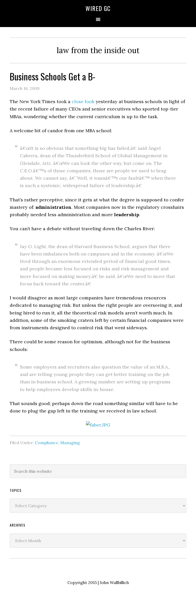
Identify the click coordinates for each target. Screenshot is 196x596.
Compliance (46, 442)
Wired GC (98, 8)
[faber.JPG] (98, 425)
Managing (70, 442)
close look (83, 101)
